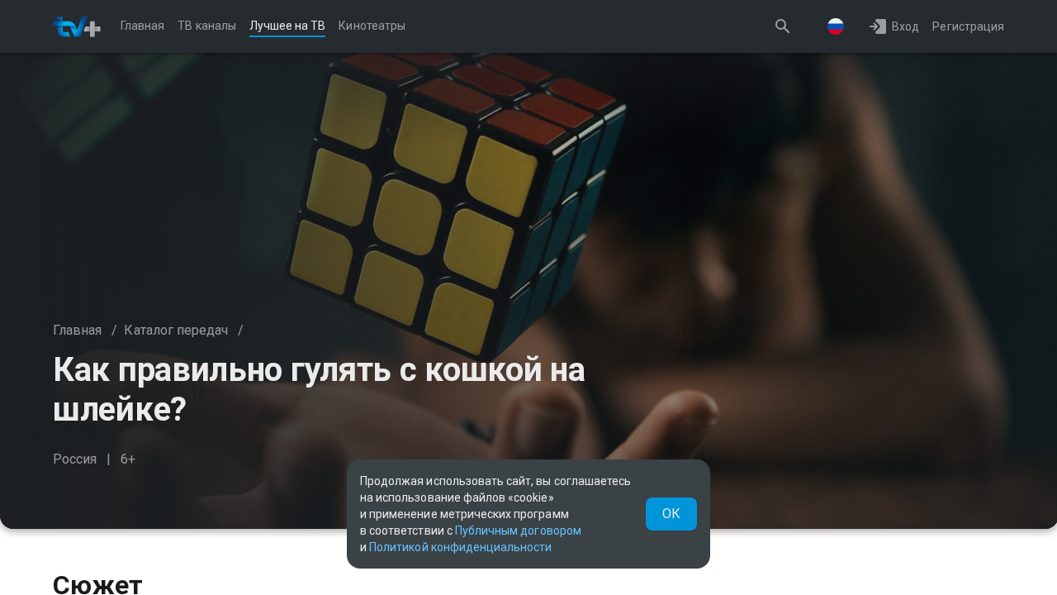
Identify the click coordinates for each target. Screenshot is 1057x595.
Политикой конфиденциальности (460, 547)
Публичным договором (518, 530)
